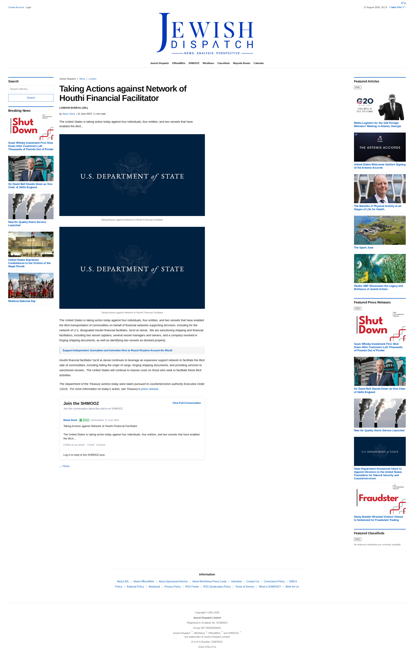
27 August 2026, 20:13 (375, 7)
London (92, 78)
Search (31, 97)
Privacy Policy (172, 586)
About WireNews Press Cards (209, 581)
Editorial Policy (136, 586)
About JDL (123, 581)
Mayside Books (241, 63)
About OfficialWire (144, 581)
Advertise (237, 581)
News (82, 78)
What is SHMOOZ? (270, 586)
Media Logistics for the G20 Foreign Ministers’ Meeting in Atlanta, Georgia (377, 124)
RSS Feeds (192, 586)
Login (28, 7)
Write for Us (292, 586)
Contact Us (253, 581)
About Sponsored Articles (173, 581)
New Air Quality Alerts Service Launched (379, 430)
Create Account (16, 7)
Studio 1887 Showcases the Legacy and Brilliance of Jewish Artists (378, 287)
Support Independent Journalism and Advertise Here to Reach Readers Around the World (117, 350)
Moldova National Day (21, 301)
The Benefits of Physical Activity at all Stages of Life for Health (377, 208)
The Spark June (363, 247)
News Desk (69, 113)
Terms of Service (245, 586)
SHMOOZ (194, 63)
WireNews (208, 63)
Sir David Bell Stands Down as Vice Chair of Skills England (30, 186)
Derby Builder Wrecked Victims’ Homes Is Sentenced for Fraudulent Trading (378, 518)
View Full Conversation (187, 403)
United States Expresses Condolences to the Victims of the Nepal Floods (29, 263)
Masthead (155, 586)
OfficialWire (178, 63)
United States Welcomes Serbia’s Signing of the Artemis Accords (380, 166)
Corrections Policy (274, 581)
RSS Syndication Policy (217, 586)
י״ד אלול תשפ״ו (397, 7)
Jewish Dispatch (159, 63)
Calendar (259, 63)
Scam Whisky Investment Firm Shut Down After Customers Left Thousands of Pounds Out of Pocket (30, 146)
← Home (64, 466)
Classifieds (223, 63)
